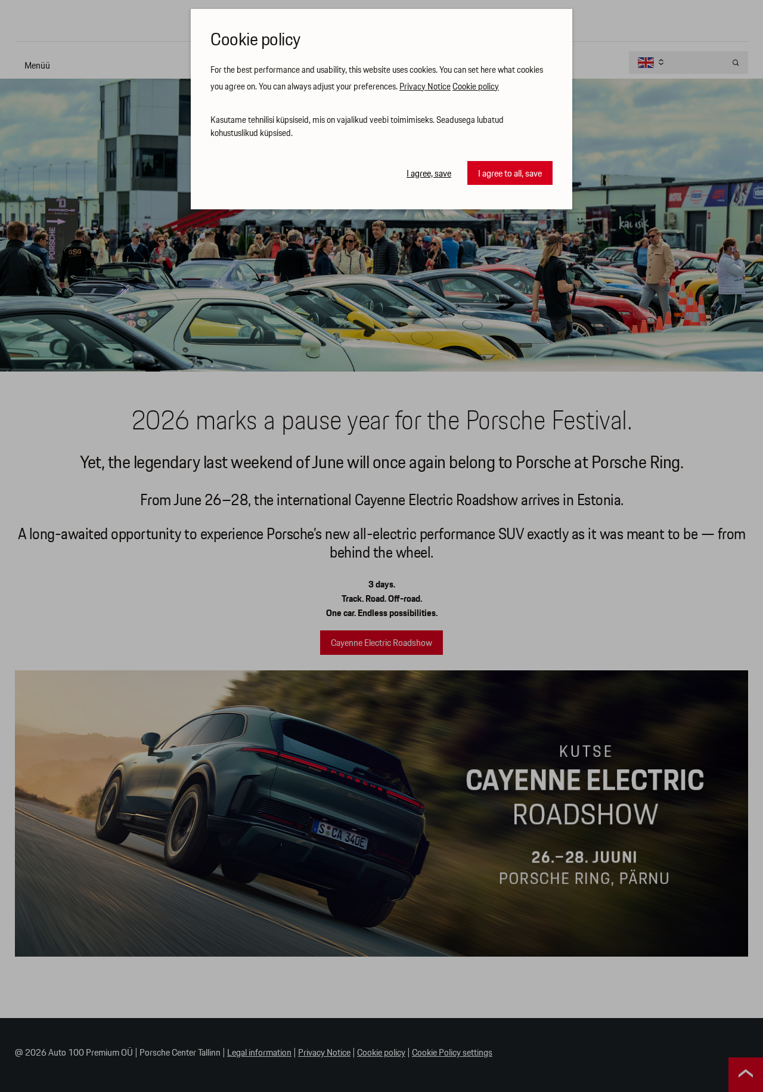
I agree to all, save (510, 174)
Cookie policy (475, 87)
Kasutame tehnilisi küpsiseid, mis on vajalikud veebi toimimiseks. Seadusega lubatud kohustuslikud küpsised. (357, 127)
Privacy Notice (425, 87)
